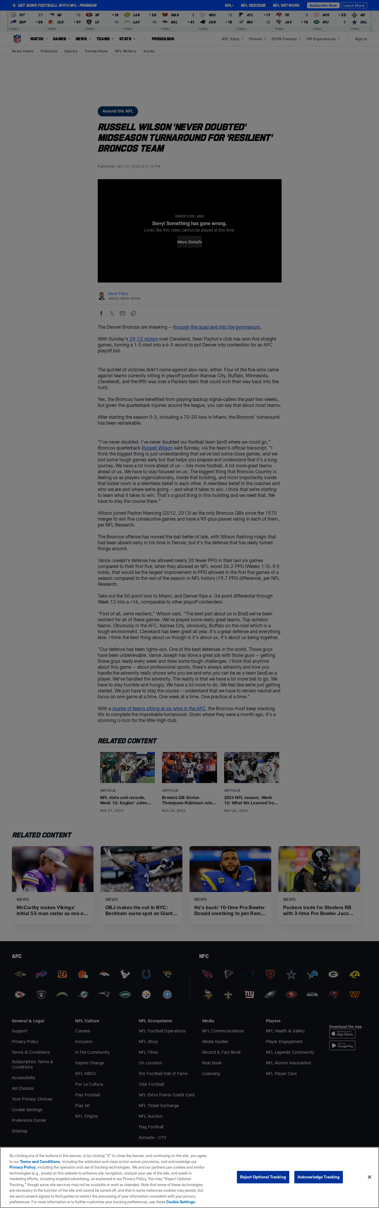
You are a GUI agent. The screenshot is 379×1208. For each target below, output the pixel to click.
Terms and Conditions (40, 1161)
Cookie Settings (180, 1201)
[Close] (369, 1177)
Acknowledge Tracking (319, 1177)
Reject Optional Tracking (263, 1177)
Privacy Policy (22, 1167)
